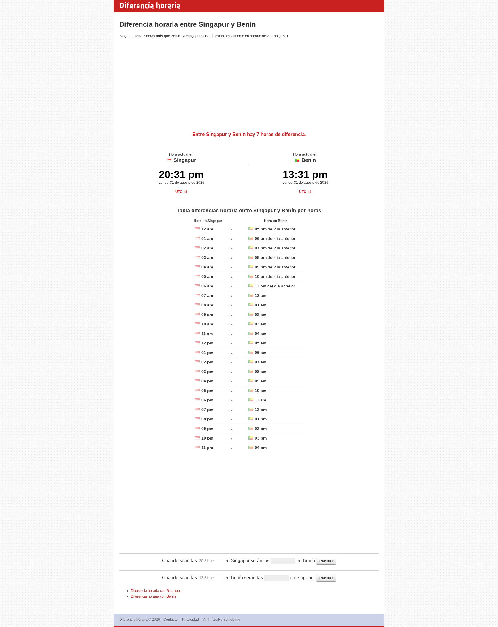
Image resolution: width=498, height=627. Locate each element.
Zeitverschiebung (226, 619)
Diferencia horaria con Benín (153, 596)
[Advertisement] (249, 82)
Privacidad (190, 619)
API (206, 619)
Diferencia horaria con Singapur (156, 591)
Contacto (170, 619)
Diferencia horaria (149, 6)
